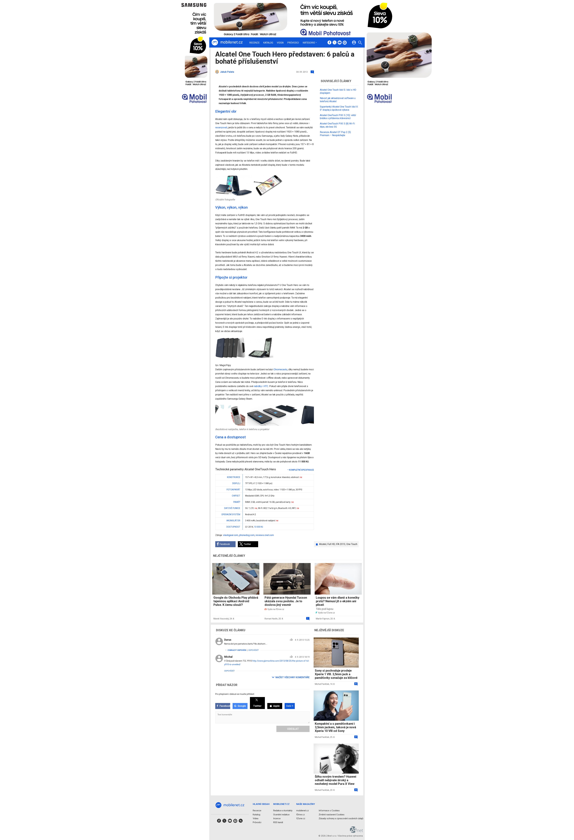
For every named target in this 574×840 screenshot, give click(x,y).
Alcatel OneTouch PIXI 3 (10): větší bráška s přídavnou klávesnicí (338, 117)
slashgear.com (230, 535)
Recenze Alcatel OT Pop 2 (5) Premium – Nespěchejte (335, 134)
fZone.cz (300, 818)
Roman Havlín (271, 618)
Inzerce (277, 818)
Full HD (331, 544)
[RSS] (241, 821)
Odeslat (293, 728)
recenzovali (221, 127)
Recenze (254, 43)
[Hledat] (360, 43)
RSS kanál (278, 822)
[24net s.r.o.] (356, 831)
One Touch (351, 544)
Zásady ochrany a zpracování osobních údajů (341, 818)
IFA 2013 (340, 544)
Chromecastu (280, 369)
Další (289, 706)
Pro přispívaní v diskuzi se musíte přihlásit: (235, 694)
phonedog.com (247, 535)
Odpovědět (253, 650)
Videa (280, 43)
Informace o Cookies (329, 810)
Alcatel (322, 544)
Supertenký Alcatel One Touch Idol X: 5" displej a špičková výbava (339, 108)
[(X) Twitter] (334, 43)
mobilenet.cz (302, 810)
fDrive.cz (300, 814)
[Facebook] (329, 43)
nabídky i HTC (261, 386)
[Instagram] (345, 43)
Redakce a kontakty (282, 810)
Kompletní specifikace (301, 470)
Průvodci (293, 43)
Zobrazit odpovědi (237, 650)
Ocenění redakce (281, 814)
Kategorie (309, 42)
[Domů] (227, 42)
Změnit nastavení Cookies (331, 814)
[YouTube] (340, 43)
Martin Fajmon (322, 618)
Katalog (268, 43)
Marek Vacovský (221, 618)
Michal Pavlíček (322, 684)
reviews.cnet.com (265, 535)
